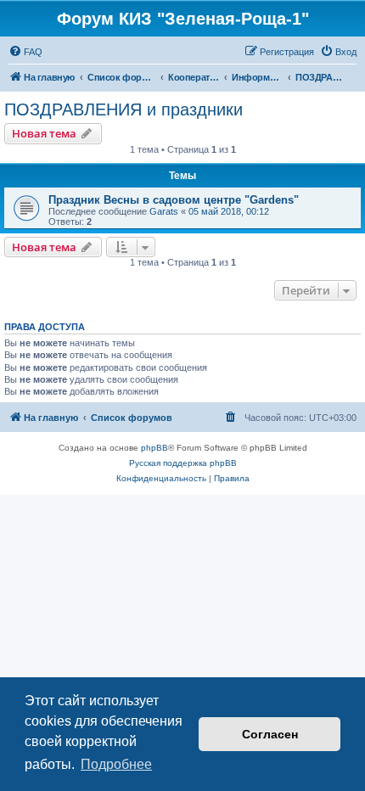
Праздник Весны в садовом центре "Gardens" (173, 200)
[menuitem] (25, 52)
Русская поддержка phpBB (183, 463)
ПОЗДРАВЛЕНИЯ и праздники (123, 109)
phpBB (154, 447)
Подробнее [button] (116, 764)
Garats (163, 211)
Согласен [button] (270, 734)
